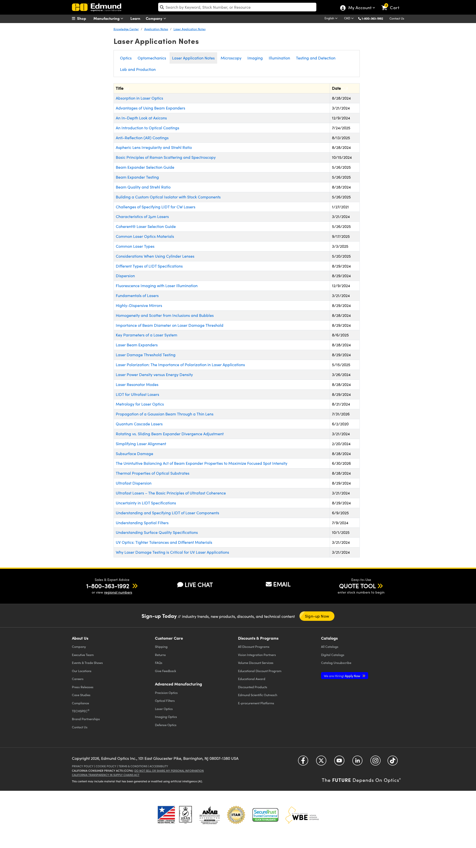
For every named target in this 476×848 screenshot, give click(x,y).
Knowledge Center (126, 29)
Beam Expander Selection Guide (145, 167)
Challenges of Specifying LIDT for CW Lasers (155, 206)
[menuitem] (84, 18)
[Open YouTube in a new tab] (339, 762)
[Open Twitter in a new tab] (321, 762)
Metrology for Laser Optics (140, 404)
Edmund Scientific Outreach (257, 695)
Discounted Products (252, 687)
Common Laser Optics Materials (145, 236)
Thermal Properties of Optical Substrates (152, 473)
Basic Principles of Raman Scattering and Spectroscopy (166, 157)
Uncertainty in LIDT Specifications (146, 502)
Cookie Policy (106, 766)
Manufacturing (106, 18)
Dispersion (125, 275)
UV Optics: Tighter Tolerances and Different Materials (164, 542)
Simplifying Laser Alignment (141, 443)
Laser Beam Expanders (137, 344)
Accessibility (158, 766)
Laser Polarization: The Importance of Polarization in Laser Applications (180, 364)
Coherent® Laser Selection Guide (146, 226)
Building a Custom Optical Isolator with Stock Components (168, 196)
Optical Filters (165, 700)
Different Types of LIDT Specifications (149, 266)
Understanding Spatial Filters (142, 522)
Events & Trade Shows (87, 662)
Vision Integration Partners (257, 655)
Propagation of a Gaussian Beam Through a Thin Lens (164, 413)
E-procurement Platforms (256, 703)
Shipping (161, 646)
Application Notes (156, 29)
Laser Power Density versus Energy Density (154, 374)
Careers (78, 679)
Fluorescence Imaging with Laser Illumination (157, 285)
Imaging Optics (166, 716)
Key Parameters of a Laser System (146, 334)
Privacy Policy (82, 766)
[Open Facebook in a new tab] (303, 762)
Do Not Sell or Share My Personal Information (169, 770)
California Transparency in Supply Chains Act (105, 775)
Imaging (255, 57)
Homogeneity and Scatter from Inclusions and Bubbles (165, 315)
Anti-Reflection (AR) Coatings (142, 137)
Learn (135, 18)
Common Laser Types (135, 246)
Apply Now (342, 676)
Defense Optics (166, 725)
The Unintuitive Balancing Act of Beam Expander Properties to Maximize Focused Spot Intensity (201, 463)
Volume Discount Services (255, 662)
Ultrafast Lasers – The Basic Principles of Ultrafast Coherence (171, 492)
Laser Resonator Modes (137, 384)
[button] (374, 18)
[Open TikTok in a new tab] (392, 762)
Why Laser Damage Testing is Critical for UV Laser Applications (172, 552)
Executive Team (83, 655)
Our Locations (81, 671)
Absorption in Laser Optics (139, 98)
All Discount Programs (253, 646)
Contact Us (396, 18)
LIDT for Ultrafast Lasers (137, 394)
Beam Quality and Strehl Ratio (143, 187)
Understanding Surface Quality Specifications (157, 532)
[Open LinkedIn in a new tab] (357, 762)
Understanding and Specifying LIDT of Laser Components (167, 512)
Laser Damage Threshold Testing (146, 354)
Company (154, 18)
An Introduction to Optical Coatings (147, 127)
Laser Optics (164, 709)
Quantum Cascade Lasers (139, 423)
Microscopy (231, 57)
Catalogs (329, 646)
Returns (160, 655)
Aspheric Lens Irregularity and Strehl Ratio (154, 147)
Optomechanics (152, 57)
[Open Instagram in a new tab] (375, 762)
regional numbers (118, 592)
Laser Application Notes (190, 29)
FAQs (158, 662)
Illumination (279, 57)
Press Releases (82, 687)
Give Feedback (165, 671)
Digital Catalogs (332, 655)
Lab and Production (138, 69)
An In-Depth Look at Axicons (141, 117)
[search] (237, 7)
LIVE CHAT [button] (199, 584)
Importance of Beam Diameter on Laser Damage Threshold (169, 325)
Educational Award (251, 679)
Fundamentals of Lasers (137, 295)
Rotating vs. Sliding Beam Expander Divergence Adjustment (170, 433)
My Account (359, 8)
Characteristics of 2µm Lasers (142, 216)
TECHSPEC (80, 711)
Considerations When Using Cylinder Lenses (155, 256)
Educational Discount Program (259, 671)
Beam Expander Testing (137, 177)
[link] (392, 3)
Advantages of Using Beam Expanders (150, 107)
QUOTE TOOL (357, 586)
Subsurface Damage (134, 453)
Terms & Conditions (133, 766)
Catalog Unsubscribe (336, 662)
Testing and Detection (315, 57)
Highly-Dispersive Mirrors (139, 305)
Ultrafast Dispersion (133, 483)
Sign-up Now (317, 616)
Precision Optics (166, 692)
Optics (126, 57)
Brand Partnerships (86, 719)
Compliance (80, 703)
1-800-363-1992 (372, 18)
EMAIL (282, 584)
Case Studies (81, 695)
